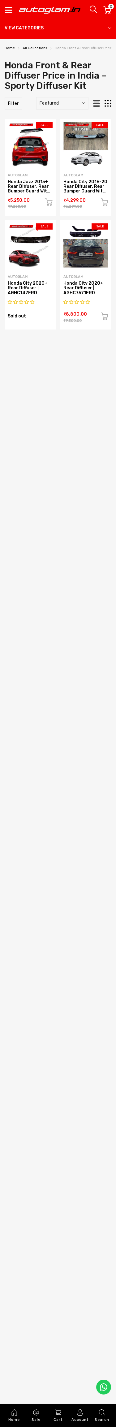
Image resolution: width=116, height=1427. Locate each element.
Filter (13, 103)
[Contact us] (103, 1387)
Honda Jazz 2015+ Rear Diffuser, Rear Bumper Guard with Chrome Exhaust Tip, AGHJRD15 (29, 191)
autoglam (18, 175)
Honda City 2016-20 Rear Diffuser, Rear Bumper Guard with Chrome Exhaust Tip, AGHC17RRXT (85, 191)
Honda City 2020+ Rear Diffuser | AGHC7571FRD (83, 288)
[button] (21, 302)
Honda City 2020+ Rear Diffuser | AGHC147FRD (28, 288)
